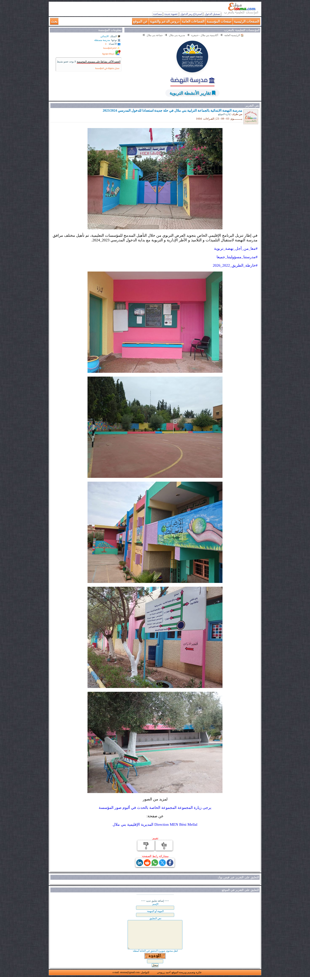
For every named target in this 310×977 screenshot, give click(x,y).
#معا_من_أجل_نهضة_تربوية (235, 248)
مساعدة (157, 13)
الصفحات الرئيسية (246, 21)
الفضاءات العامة (193, 21)
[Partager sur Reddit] (147, 865)
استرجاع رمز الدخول (191, 13)
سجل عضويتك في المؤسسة (107, 68)
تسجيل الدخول (212, 13)
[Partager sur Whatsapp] (154, 865)
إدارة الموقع (224, 114)
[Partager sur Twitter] (162, 865)
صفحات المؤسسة (219, 21)
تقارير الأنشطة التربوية (190, 93)
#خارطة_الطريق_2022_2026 (235, 265)
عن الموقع (140, 21)
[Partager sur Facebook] (170, 865)
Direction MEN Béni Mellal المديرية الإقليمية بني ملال (155, 824)
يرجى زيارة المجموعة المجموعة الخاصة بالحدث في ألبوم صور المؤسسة (155, 807)
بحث (54, 21)
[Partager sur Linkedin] (139, 865)
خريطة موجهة (108, 54)
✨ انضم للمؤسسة (111, 48)
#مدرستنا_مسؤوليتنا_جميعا (237, 257)
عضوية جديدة (171, 13)
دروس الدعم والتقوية (164, 21)
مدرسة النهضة (189, 79)
